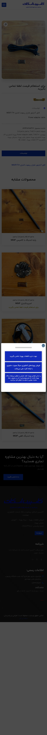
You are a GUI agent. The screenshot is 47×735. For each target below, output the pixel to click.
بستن (43, 345)
